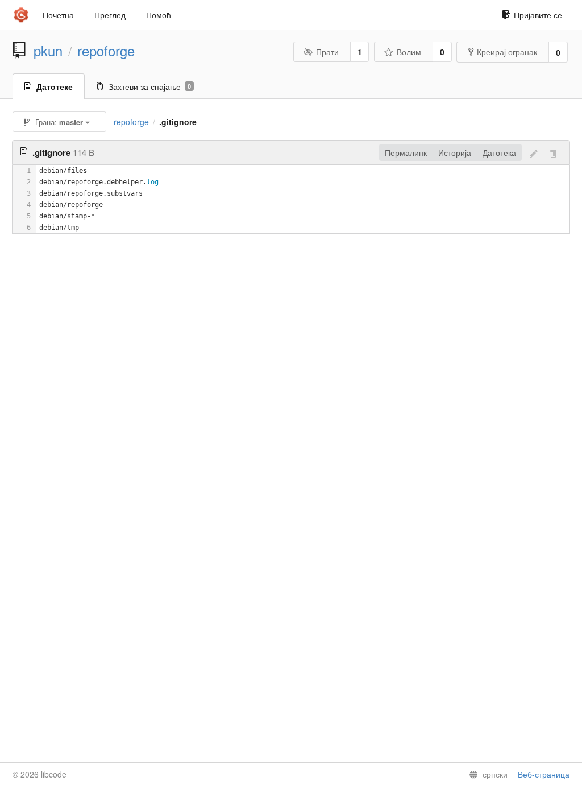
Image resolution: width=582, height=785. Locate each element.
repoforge (106, 50)
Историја (454, 152)
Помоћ (158, 14)
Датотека (499, 152)
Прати (327, 51)
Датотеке (54, 86)
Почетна (58, 14)
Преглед (110, 14)
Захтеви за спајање (150, 86)
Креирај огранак (507, 51)
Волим (409, 51)
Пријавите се (538, 14)
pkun (48, 50)
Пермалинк (406, 152)
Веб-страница (543, 774)
